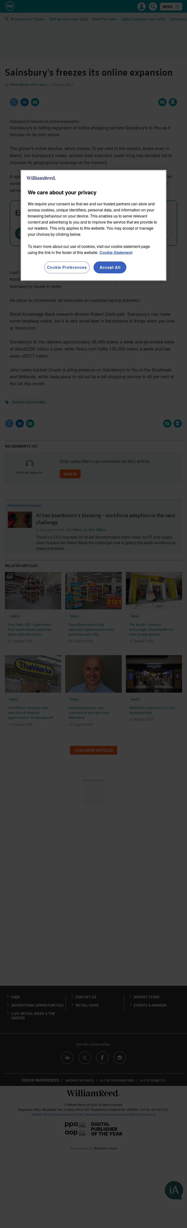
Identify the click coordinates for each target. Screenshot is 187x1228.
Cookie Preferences (67, 267)
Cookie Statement (116, 252)
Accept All (110, 267)
